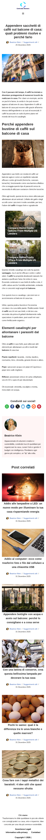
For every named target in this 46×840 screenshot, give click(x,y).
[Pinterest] (39, 406)
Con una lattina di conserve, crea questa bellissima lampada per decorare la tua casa (23, 673)
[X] (18, 406)
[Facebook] (12, 406)
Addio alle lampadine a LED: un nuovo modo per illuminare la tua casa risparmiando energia (23, 507)
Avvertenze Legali (23, 829)
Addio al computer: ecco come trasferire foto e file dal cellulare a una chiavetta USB (23, 562)
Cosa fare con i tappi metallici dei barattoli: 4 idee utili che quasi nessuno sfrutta (23, 784)
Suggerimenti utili (30, 42)
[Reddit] (34, 406)
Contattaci (35, 832)
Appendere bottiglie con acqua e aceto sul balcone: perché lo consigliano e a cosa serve (23, 618)
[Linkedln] (28, 406)
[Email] (23, 406)
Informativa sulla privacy (17, 832)
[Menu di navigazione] (23, 13)
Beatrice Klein (15, 42)
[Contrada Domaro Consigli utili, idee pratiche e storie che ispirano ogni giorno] (23, 5)
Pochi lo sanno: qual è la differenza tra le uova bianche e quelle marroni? (23, 729)
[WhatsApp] (7, 406)
